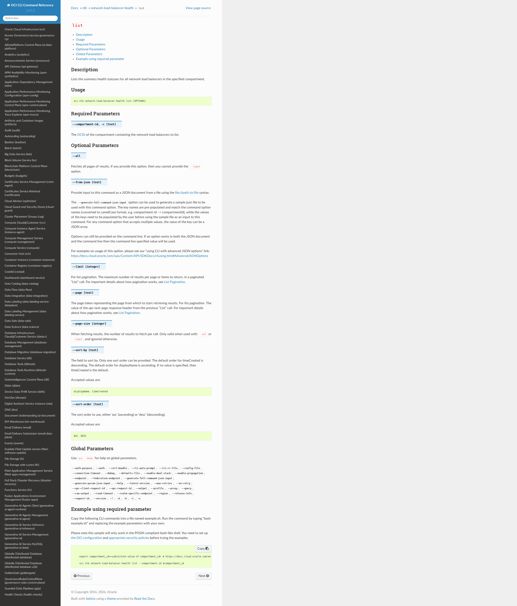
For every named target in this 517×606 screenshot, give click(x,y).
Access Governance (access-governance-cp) (30, 37)
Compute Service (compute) (22, 247)
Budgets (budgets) (16, 175)
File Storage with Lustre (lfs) (22, 464)
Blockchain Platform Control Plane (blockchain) (26, 168)
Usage (80, 39)
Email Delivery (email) (18, 427)
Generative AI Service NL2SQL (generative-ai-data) (24, 546)
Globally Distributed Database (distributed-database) (23, 555)
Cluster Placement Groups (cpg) (24, 216)
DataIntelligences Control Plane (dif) (27, 379)
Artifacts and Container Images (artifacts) (24, 122)
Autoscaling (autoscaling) (20, 136)
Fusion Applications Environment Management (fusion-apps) (25, 497)
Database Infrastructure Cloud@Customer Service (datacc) (26, 334)
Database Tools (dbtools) (20, 364)
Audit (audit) (12, 130)
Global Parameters (89, 54)
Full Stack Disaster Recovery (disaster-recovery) (28, 482)
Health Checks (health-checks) (23, 594)
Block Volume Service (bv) (21, 160)
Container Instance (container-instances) (30, 259)
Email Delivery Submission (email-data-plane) (29, 435)
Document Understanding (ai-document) (30, 415)
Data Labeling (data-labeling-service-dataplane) (27, 303)
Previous (83, 576)
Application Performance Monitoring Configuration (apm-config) (27, 93)
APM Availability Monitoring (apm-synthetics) (26, 74)
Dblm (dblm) (12, 385)
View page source (198, 8)
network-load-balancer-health (112, 8)
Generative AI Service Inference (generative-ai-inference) (24, 526)
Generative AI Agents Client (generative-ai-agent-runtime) (29, 507)
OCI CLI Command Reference (32, 5)
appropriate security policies (129, 538)
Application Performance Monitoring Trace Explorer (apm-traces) (27, 112)
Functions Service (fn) (18, 489)
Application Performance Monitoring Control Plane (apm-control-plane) (27, 103)
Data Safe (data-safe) (18, 320)
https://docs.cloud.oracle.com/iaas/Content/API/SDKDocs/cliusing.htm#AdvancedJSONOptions (139, 256)
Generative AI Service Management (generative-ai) (26, 536)
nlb (84, 8)
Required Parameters (90, 44)
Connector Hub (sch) (18, 253)
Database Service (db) (18, 358)
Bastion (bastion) (15, 142)
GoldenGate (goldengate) (20, 572)
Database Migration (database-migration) (30, 352)
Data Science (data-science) (22, 326)
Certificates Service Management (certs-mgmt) (29, 183)
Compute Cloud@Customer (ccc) (25, 222)
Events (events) (14, 443)
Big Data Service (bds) (18, 154)
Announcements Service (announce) (27, 60)
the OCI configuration (86, 538)
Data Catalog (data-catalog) (22, 283)
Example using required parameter (100, 59)
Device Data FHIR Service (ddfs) (25, 391)
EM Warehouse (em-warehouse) (25, 421)
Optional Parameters (90, 49)
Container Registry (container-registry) (28, 265)
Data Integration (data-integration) (26, 295)
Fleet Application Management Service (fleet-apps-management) (29, 472)
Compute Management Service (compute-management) (24, 240)
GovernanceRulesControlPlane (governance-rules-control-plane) (25, 581)
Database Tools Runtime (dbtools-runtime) (26, 372)
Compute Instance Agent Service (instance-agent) (25, 230)
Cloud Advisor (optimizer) (20, 201)
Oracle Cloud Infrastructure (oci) (25, 29)
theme (111, 598)
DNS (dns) (11, 409)
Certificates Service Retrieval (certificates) (22, 193)
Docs (74, 8)
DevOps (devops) (15, 397)
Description (84, 34)
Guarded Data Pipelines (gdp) (23, 588)
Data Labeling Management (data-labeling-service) (26, 313)
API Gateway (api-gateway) (21, 66)
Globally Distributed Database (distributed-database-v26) (23, 565)
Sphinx (91, 598)
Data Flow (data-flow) (18, 289)
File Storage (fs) (14, 458)
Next (202, 576)
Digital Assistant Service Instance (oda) (29, 403)
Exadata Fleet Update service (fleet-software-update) (27, 451)
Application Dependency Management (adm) (29, 84)
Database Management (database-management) (26, 344)
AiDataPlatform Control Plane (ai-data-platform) (29, 46)
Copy (201, 548)
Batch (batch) (13, 148)
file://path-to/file (187, 192)
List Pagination (174, 282)
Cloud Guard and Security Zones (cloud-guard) (30, 208)
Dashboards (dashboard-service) (25, 277)
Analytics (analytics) (17, 54)
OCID (81, 134)
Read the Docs (144, 598)
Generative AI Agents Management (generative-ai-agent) (26, 517)
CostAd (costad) (14, 271)
